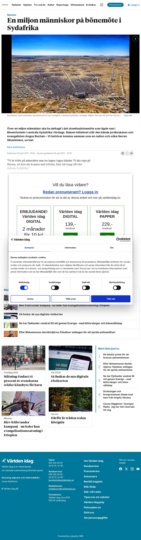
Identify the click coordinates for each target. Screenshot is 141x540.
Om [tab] (111, 247)
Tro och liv (40, 4)
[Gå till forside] (5, 5)
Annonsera (90, 476)
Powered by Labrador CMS (70, 536)
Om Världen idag (93, 461)
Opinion (27, 4)
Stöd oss (89, 512)
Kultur (51, 4)
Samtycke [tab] (29, 247)
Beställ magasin (93, 481)
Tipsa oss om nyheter (96, 497)
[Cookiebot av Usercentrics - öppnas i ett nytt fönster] (118, 240)
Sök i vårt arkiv (92, 492)
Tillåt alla (111, 299)
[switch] (55, 288)
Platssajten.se (92, 507)
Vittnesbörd (77, 4)
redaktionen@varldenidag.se (62, 489)
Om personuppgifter (96, 517)
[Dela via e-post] (131, 153)
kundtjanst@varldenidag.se (61, 480)
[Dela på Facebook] (123, 153)
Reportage (62, 4)
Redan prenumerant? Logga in (70, 192)
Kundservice (91, 466)
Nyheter (16, 4)
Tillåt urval (71, 299)
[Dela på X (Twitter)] (127, 153)
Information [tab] (70, 247)
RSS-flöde (90, 486)
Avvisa (30, 299)
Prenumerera (91, 471)
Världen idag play (94, 502)
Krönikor (91, 4)
